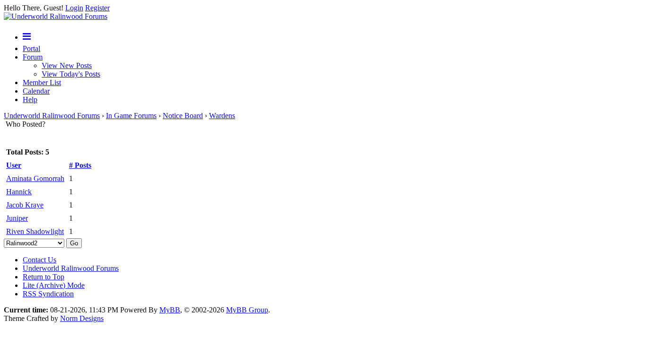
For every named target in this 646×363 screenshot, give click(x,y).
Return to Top (43, 277)
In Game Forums (131, 116)
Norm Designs (82, 318)
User (13, 165)
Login (74, 8)
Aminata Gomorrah (35, 178)
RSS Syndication (48, 294)
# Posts (80, 165)
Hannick (19, 192)
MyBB (169, 310)
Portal (31, 48)
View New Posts (67, 65)
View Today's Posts (71, 74)
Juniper (17, 218)
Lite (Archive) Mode (54, 285)
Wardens (222, 116)
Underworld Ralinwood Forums (52, 116)
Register (97, 8)
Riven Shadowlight (35, 231)
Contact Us (39, 260)
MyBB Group (247, 310)
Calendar (36, 91)
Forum (33, 57)
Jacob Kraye (25, 205)
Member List (42, 82)
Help (30, 99)
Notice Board (183, 116)
